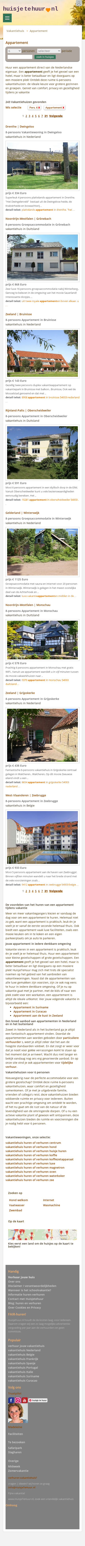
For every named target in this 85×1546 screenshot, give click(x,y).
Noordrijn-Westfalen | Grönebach (28, 218)
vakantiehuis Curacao (22, 1380)
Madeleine (15, 1427)
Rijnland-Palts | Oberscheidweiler (28, 410)
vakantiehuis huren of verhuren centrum (33, 1143)
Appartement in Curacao (30, 1011)
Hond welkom (18, 1200)
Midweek (14, 1466)
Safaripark (15, 1448)
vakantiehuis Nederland (24, 1350)
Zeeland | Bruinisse (19, 314)
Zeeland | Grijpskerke (20, 693)
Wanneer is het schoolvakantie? (29, 1290)
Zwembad (15, 1210)
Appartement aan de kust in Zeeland (38, 1015)
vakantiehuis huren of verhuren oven (31, 1172)
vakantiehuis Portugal (23, 1367)
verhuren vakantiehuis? (22, 1477)
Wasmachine (51, 1205)
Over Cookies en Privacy (24, 1307)
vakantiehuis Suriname (23, 1376)
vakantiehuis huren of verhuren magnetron (35, 1167)
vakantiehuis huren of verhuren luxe (30, 1163)
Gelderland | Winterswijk (22, 513)
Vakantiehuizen (7, 18)
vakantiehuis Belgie (21, 1354)
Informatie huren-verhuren (26, 1294)
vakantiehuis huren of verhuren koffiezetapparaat (40, 1159)
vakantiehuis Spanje (21, 1363)
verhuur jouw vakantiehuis (26, 1346)
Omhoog (11, 1505)
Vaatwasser (17, 1205)
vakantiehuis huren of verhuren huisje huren (36, 1151)
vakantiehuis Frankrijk (23, 1359)
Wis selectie (13, 107)
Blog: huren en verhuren (24, 1303)
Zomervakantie (18, 1471)
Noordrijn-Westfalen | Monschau (28, 605)
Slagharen (15, 1452)
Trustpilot (15, 1393)
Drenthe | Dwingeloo (20, 126)
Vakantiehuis (15, 31)
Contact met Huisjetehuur (25, 1299)
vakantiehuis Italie (20, 1372)
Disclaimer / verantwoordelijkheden (32, 1286)
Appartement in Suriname (30, 1007)
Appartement (39, 31)
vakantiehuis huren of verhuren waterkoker (35, 1176)
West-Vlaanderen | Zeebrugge (26, 795)
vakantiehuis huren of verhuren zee (30, 1180)
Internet (48, 1200)
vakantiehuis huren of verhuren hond (31, 1147)
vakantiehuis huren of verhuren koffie (31, 1155)
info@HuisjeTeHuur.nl (21, 1487)
